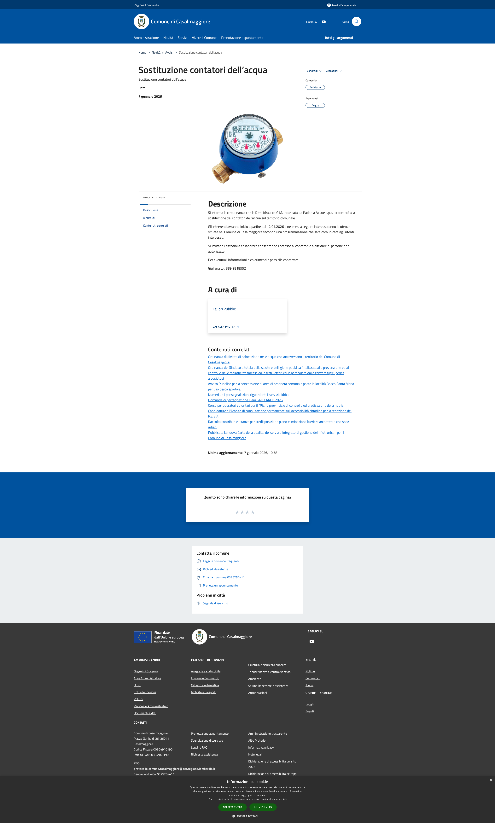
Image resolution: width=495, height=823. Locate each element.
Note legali (255, 754)
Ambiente (254, 678)
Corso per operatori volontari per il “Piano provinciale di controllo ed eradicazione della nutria (275, 405)
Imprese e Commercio (205, 678)
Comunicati (313, 678)
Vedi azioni (332, 71)
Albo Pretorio (256, 740)
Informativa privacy (261, 747)
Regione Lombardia (146, 5)
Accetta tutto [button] (232, 807)
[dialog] (247, 799)
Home (142, 52)
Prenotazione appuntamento (210, 733)
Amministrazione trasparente (267, 733)
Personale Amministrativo (151, 706)
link (285, 799)
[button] (247, 816)
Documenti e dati (145, 713)
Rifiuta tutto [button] (263, 806)
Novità (156, 52)
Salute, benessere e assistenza (268, 685)
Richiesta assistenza (204, 754)
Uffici (137, 685)
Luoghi (310, 704)
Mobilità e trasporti (203, 692)
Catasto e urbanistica (205, 685)
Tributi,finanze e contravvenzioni (269, 671)
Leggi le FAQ (199, 747)
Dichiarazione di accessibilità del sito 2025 (272, 764)
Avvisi (169, 52)
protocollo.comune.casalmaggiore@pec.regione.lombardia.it (174, 768)
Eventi (310, 711)
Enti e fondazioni (145, 692)
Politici (138, 699)
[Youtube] (322, 21)
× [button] (490, 780)
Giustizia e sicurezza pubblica (267, 664)
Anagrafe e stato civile (205, 671)
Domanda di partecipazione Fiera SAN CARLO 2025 (245, 400)
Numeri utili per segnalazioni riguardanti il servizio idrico (248, 394)
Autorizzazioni (257, 692)
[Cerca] (356, 21)
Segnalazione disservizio (207, 740)
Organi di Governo (146, 671)
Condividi (312, 71)
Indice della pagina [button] (154, 197)
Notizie (310, 671)
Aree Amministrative (147, 678)
